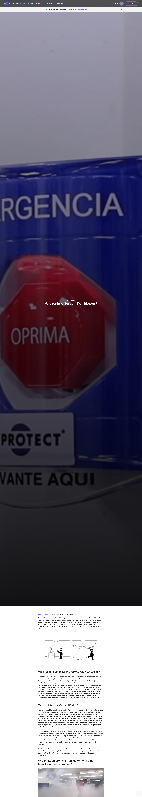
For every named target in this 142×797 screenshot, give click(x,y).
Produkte (16, 3)
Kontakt (130, 3)
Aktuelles (30, 3)
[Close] (121, 10)
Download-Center (61, 3)
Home (40, 614)
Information (48, 614)
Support (49, 3)
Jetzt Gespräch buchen (80, 9)
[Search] (121, 4)
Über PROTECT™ (40, 3)
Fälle (24, 3)
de (115, 3)
